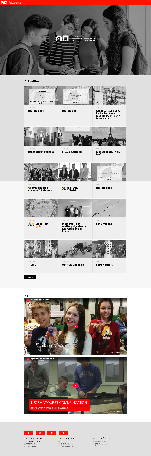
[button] (2, 37)
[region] (75, 37)
